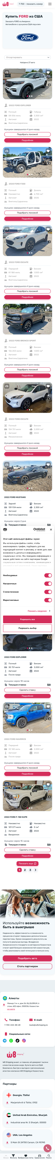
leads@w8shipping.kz (38, 1025)
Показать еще (26, 863)
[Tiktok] (17, 1040)
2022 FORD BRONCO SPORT (22, 340)
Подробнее (27, 140)
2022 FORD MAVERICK (15, 739)
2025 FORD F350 (17, 184)
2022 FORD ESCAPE (18, 262)
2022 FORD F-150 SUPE (15, 817)
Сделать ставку (27, 690)
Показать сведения (37, 611)
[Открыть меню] (50, 4)
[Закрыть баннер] (51, 529)
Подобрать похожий (27, 134)
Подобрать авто (27, 958)
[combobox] (26, 57)
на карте (11, 1009)
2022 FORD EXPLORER (20, 105)
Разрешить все (27, 619)
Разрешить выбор (28, 628)
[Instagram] (24, 1040)
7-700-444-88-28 (12, 1025)
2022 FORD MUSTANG (15, 497)
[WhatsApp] (11, 1040)
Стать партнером (27, 966)
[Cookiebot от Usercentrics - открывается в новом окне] (34, 529)
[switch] (48, 584)
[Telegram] (5, 1040)
